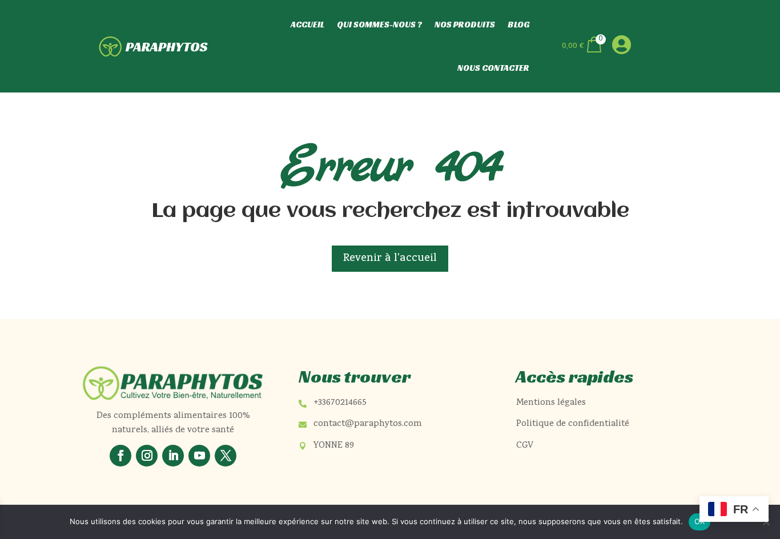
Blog (518, 24)
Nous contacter (493, 67)
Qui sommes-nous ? (379, 24)
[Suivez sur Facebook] (120, 455)
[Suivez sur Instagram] (147, 455)
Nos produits (465, 24)
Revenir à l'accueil (390, 258)
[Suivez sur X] (225, 455)
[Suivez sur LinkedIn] (173, 455)
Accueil (307, 24)
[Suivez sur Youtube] (199, 455)
